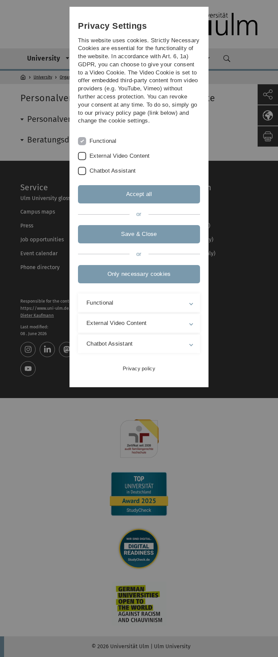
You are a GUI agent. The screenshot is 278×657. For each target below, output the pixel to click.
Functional (103, 141)
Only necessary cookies (139, 274)
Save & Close (139, 234)
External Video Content (120, 156)
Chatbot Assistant (113, 171)
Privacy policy (139, 368)
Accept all (139, 194)
